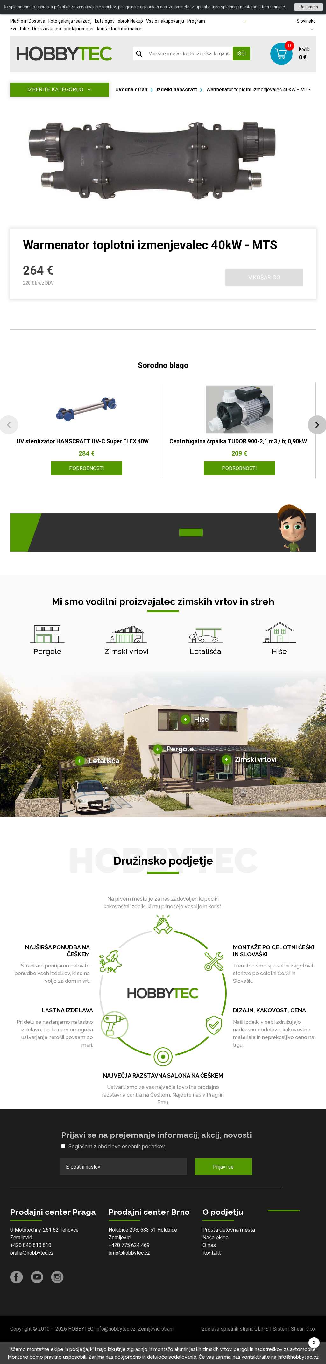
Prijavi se (223, 1167)
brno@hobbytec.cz (129, 1253)
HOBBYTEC (80, 1329)
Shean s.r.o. (303, 1329)
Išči (241, 54)
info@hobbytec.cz (116, 1329)
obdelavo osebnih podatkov (131, 1146)
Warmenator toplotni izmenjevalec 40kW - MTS (258, 90)
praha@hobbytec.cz (32, 1253)
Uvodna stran (131, 90)
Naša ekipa (215, 1237)
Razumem (308, 6)
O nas (209, 1245)
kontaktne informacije (119, 28)
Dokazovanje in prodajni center (63, 28)
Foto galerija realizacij (70, 21)
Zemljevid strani (156, 1329)
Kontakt (211, 1253)
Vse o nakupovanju (165, 21)
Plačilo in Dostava (27, 21)
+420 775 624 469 (129, 1245)
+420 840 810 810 (30, 1245)
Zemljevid (21, 1237)
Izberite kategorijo (55, 90)
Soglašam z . (117, 1146)
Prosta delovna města (228, 1230)
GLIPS (261, 1329)
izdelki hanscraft (177, 90)
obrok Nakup (130, 21)
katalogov (105, 21)
